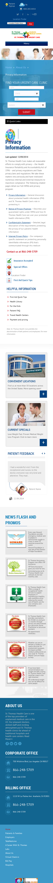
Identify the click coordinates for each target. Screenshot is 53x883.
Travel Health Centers (19, 315)
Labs (7, 849)
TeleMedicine (11, 841)
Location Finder (19, 19)
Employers (9, 837)
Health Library (16, 302)
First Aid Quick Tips (18, 297)
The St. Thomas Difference (18, 138)
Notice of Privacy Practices (20, 209)
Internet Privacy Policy (18, 236)
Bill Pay (8, 861)
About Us (21, 67)
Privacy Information (16, 74)
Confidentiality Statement (20, 223)
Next (44, 453)
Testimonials (13, 144)
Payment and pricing (19, 320)
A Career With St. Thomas (16, 845)
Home (8, 67)
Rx (26, 5)
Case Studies (13, 150)
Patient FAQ (15, 311)
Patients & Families (13, 833)
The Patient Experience (17, 127)
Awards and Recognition (17, 132)
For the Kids (15, 306)
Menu (26, 43)
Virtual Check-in (12, 857)
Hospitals (9, 865)
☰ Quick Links (13, 121)
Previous (42, 453)
